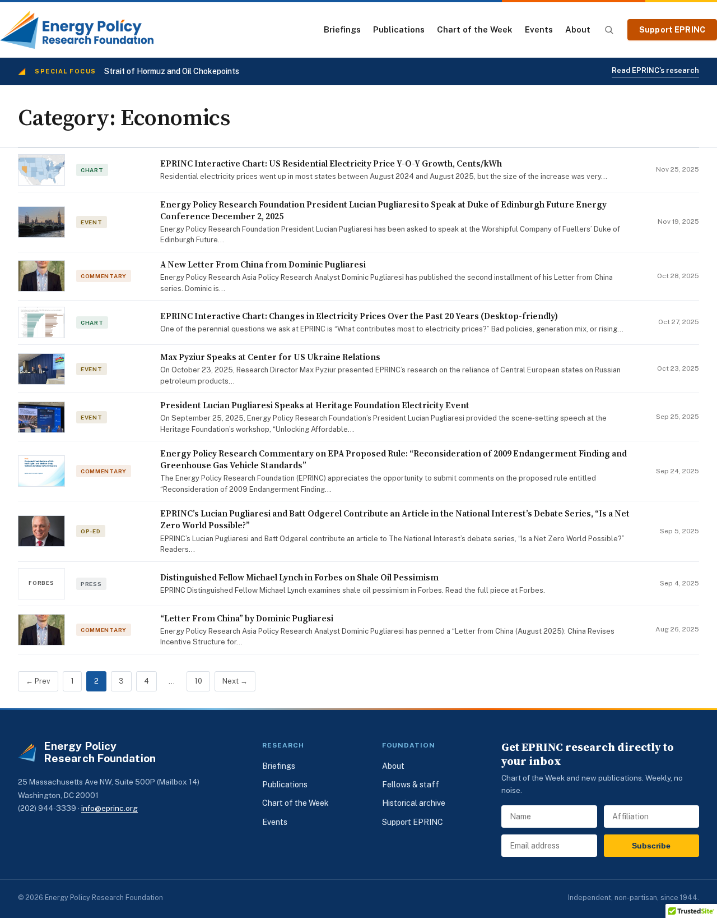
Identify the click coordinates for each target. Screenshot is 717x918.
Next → (235, 681)
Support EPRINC (672, 29)
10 (198, 681)
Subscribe (651, 845)
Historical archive (413, 803)
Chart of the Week (475, 29)
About (577, 29)
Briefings (342, 29)
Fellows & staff (410, 784)
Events (539, 29)
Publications (399, 29)
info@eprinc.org (109, 808)
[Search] (609, 30)
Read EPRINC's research (655, 70)
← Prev (38, 681)
